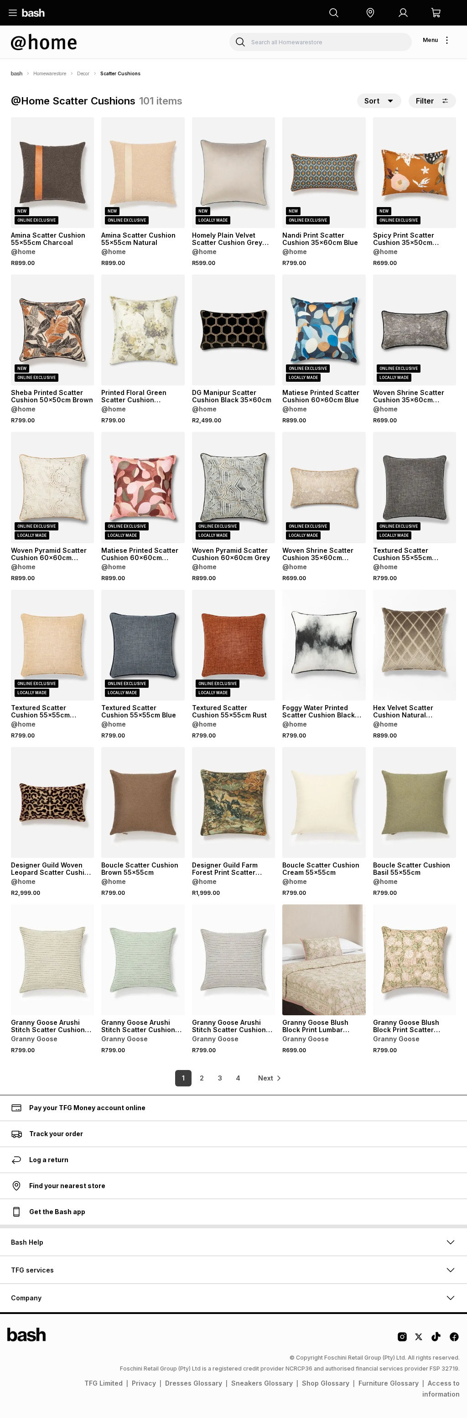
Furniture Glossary (388, 1383)
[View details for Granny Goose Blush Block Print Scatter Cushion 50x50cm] (414, 959)
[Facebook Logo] (454, 1340)
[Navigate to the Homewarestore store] (44, 42)
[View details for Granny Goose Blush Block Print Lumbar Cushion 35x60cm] (323, 959)
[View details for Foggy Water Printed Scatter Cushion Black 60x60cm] (323, 645)
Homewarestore (49, 73)
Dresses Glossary (193, 1383)
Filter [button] (425, 100)
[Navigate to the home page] (33, 13)
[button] (370, 12)
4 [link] (238, 1078)
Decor (83, 73)
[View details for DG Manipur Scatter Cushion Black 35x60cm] (233, 330)
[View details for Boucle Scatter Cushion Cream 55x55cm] (323, 802)
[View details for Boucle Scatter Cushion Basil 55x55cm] (414, 802)
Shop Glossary (325, 1383)
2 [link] (202, 1078)
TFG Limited (103, 1383)
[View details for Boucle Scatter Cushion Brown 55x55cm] (142, 802)
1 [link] (183, 1078)
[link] (270, 1078)
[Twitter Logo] (419, 1340)
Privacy (144, 1383)
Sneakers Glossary (262, 1383)
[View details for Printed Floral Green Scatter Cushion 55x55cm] (142, 330)
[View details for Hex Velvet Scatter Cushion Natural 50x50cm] (414, 645)
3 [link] (220, 1078)
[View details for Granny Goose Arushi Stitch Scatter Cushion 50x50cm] (52, 959)
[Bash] (16, 73)
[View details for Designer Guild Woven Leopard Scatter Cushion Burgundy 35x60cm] (52, 802)
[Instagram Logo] (402, 1340)
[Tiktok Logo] (436, 1340)
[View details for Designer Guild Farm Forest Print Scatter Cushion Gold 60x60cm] (233, 802)
